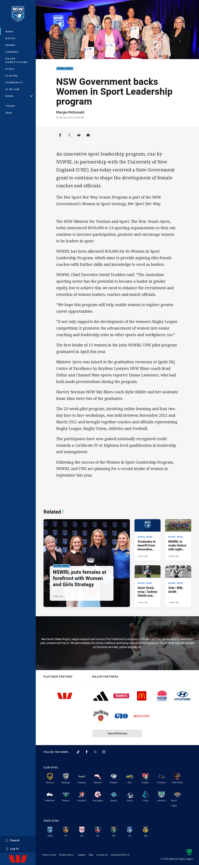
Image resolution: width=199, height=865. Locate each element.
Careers (82, 854)
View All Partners (117, 733)
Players (11, 75)
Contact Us (102, 854)
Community (14, 82)
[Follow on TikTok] (78, 751)
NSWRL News (64, 68)
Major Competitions (16, 60)
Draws (10, 45)
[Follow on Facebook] (86, 751)
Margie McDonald (70, 112)
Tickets (10, 106)
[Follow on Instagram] (103, 751)
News (9, 31)
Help (91, 854)
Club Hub (12, 89)
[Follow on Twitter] (95, 751)
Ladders (11, 51)
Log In (14, 848)
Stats (10, 68)
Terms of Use (49, 854)
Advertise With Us (120, 854)
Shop (8, 112)
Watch (10, 38)
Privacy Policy (66, 854)
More (9, 96)
